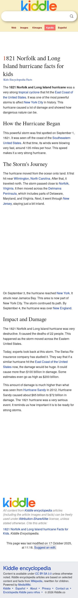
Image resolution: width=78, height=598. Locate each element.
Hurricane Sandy (34, 390)
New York (63, 293)
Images (24, 27)
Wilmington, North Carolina (32, 178)
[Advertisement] (39, 42)
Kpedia (50, 27)
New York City (33, 102)
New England (62, 308)
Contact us (62, 588)
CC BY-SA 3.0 (43, 573)
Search (71, 16)
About (33, 588)
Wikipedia (36, 581)
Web (13, 27)
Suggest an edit (44, 547)
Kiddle (7, 588)
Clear (64, 16)
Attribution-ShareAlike (33, 518)
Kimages (37, 27)
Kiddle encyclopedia (38, 510)
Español (62, 27)
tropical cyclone (29, 92)
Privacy (46, 588)
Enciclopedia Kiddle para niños (21, 592)
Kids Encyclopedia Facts (17, 79)
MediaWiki (24, 584)
